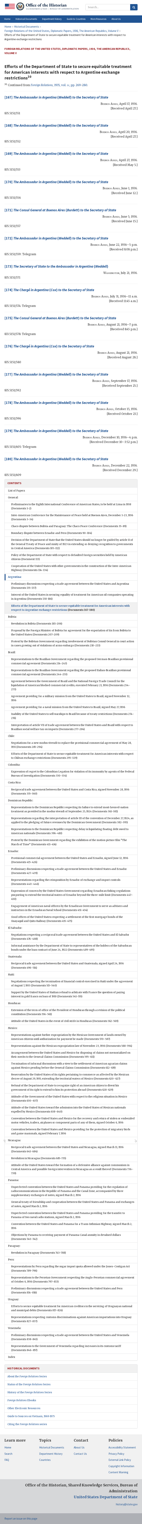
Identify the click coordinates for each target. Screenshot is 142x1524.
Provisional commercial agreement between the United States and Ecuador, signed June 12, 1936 (69, 860)
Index (11, 1357)
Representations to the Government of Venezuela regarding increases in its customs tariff (66, 1348)
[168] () (56, 125)
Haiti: (11, 974)
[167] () (56, 97)
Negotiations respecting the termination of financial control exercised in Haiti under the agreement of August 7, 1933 (72, 983)
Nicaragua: (14, 1140)
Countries (45, 1460)
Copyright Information (121, 1466)
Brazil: (12, 652)
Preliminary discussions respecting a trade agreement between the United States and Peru (66, 1290)
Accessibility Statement (122, 1447)
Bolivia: (12, 616)
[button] (26, 19)
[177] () (56, 374)
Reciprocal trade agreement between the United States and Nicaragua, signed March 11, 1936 (67, 1149)
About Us (79, 1447)
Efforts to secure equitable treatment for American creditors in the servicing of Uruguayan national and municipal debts (71, 1308)
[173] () (56, 266)
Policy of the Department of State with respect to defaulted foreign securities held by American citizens (69, 557)
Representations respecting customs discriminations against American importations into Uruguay (71, 1319)
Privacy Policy (116, 1453)
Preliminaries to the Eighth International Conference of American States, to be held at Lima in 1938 (71, 506)
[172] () (56, 238)
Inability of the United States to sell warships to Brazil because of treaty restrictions (72, 716)
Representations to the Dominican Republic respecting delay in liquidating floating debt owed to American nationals (70, 831)
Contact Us (80, 1453)
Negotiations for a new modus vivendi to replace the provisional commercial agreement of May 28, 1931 (71, 745)
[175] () (60, 318)
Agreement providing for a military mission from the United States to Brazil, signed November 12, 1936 (70, 698)
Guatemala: (15, 956)
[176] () (49, 346)
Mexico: (12, 1028)
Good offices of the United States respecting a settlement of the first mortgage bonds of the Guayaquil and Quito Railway (67, 919)
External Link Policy (120, 1460)
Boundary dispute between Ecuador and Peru (51, 533)
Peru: (11, 1259)
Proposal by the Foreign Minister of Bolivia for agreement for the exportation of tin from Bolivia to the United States (71, 632)
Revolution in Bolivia (36, 623)
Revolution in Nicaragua (38, 1158)
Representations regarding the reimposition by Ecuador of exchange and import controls (65, 882)
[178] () (56, 402)
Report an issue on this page (20, 1518)
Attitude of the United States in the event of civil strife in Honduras (64, 1021)
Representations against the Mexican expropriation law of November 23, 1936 (71, 1045)
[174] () (49, 290)
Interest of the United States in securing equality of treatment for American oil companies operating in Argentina (72, 596)
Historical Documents (51, 1447)
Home (7, 1447)
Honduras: (14, 1003)
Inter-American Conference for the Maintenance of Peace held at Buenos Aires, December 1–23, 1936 (72, 517)
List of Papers (16, 490)
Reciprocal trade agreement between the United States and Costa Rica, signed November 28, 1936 (70, 791)
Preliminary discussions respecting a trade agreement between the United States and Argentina (70, 585)
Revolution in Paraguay (38, 1252)
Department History (50, 1453)
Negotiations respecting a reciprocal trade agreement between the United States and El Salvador (70, 936)
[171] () (60, 210)
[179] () (56, 431)
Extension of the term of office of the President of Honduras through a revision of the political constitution (68, 1012)
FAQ (6, 1460)
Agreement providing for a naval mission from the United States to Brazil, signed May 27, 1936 (68, 707)
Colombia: (14, 764)
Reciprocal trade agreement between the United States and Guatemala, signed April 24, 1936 (67, 965)
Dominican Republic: (20, 800)
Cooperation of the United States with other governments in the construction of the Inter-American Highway (71, 568)
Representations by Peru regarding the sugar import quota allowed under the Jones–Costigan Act (70, 1268)
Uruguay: (13, 1299)
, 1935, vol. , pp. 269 (56, 85)
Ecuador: (13, 851)
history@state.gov (127, 1504)
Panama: (13, 1180)
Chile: (11, 736)
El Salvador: (15, 928)
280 (84, 85)
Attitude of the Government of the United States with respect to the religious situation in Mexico (69, 1098)
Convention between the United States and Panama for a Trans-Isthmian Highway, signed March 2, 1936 (71, 1226)
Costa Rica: (14, 782)
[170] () (56, 182)
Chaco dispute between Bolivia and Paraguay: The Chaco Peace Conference (68, 526)
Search (8, 1453)
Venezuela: (14, 1328)
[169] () (56, 153)
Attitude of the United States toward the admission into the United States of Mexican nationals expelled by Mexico (68, 1109)
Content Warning (118, 1472)
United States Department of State (106, 1497)
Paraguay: (14, 1245)
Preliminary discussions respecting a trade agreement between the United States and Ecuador (69, 871)
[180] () (56, 459)
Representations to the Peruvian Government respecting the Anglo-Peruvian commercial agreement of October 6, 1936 (72, 1279)
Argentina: (15, 577)
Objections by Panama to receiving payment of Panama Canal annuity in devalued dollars (66, 1237)
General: (13, 497)
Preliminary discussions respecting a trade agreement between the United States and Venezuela (70, 1337)
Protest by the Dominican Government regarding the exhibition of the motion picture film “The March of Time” (69, 842)
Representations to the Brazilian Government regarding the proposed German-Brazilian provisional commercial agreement (72, 661)
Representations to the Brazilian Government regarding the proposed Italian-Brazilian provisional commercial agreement (71, 672)
